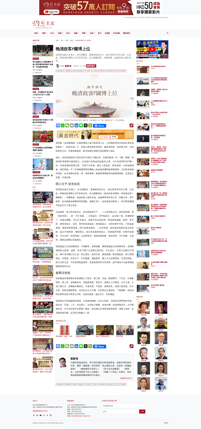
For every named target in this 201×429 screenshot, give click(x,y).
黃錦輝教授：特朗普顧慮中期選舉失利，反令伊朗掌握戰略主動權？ (43, 206)
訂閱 (142, 411)
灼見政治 (35, 58)
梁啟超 (80, 71)
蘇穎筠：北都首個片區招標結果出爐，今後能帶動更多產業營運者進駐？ (43, 261)
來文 (152, 128)
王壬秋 (117, 71)
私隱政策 (166, 423)
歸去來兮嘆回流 (156, 227)
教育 (44, 33)
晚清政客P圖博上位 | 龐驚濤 (83, 40)
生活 (68, 33)
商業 (83, 33)
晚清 (74, 71)
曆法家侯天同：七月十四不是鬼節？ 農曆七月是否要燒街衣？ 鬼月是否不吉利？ (43, 371)
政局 (36, 33)
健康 (75, 33)
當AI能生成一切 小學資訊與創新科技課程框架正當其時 (159, 195)
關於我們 (126, 33)
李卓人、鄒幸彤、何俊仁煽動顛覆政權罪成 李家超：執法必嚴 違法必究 (159, 149)
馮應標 (153, 229)
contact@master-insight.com (80, 416)
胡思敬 (123, 71)
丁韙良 (95, 71)
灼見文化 (35, 144)
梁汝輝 (153, 199)
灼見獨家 (67, 71)
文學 (67, 40)
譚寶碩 (153, 105)
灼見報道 (35, 89)
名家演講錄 (36, 172)
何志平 (153, 68)
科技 (91, 33)
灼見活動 (116, 33)
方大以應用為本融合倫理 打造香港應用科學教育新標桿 (159, 80)
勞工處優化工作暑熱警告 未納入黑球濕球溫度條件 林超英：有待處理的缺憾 (43, 64)
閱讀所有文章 (125, 378)
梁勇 (152, 243)
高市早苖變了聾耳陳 (157, 285)
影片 (99, 33)
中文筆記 (87, 71)
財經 (60, 33)
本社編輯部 (39, 70)
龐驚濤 (68, 66)
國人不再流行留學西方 (158, 216)
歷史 (71, 40)
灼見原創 (59, 71)
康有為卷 (102, 71)
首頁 (57, 40)
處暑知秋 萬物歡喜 (157, 170)
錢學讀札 (91, 66)
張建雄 (153, 218)
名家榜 (107, 33)
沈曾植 (110, 71)
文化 (52, 33)
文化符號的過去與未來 (158, 66)
